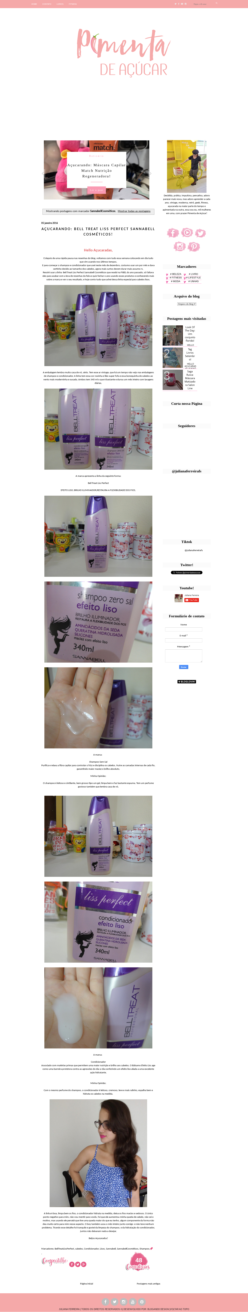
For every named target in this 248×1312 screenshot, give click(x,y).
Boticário (96, 156)
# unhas (193, 281)
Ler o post (96, 190)
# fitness (176, 277)
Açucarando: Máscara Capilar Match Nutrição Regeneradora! (96, 170)
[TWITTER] (115, 1302)
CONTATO (46, 4)
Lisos (102, 1249)
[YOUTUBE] (133, 1302)
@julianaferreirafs (194, 550)
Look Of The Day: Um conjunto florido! (190, 333)
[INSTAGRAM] (124, 1302)
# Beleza (175, 274)
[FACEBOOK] (105, 1302)
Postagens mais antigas (148, 1284)
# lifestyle (193, 277)
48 (138, 1260)
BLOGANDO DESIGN (158, 1309)
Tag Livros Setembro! (190, 354)
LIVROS (60, 4)
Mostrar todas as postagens (134, 211)
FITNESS (73, 4)
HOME (34, 4)
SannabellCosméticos (127, 1249)
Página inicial (86, 1284)
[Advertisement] (104, 107)
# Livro (193, 274)
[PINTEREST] (142, 1302)
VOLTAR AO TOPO (179, 1309)
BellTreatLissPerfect (64, 1249)
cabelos (79, 1249)
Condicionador (91, 1249)
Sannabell (111, 1249)
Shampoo (144, 1249)
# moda (175, 281)
